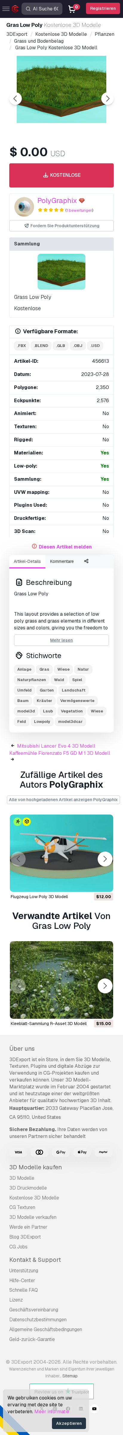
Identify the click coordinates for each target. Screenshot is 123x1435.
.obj (77, 345)
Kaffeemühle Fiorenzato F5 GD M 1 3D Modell (59, 753)
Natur (83, 669)
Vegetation (72, 711)
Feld (21, 721)
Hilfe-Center (22, 1280)
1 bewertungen (79, 210)
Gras (44, 669)
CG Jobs (18, 1247)
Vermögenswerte (77, 700)
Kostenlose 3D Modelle (34, 1198)
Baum (23, 700)
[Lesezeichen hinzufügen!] (104, 883)
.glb (60, 345)
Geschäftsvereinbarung (33, 1310)
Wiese (63, 669)
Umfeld (24, 690)
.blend (41, 345)
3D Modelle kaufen (35, 1167)
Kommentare (62, 561)
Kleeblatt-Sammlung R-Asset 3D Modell (49, 1023)
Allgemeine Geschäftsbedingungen (45, 1329)
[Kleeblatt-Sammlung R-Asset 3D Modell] (61, 980)
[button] (105, 859)
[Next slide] (107, 98)
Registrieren (103, 8)
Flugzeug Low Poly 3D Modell (39, 896)
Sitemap (70, 1376)
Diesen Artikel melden (65, 547)
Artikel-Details (27, 561)
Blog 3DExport (25, 1237)
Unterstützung (23, 1270)
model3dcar (70, 721)
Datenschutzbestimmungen (38, 1319)
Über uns (22, 1049)
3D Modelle (21, 1178)
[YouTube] (94, 1410)
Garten (47, 690)
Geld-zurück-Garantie (32, 1339)
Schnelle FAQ (23, 1290)
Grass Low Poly (32, 297)
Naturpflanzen (31, 679)
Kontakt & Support (35, 1260)
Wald (59, 679)
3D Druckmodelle (28, 1188)
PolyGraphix (57, 200)
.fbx (21, 345)
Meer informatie (51, 1411)
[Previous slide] (15, 98)
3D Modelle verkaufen (32, 1217)
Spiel (77, 679)
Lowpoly (42, 721)
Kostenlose (65, 175)
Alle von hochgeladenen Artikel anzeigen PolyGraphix (63, 799)
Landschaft (73, 690)
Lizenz (16, 1300)
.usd (95, 345)
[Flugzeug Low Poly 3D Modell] (61, 853)
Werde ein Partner (28, 1227)
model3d (26, 711)
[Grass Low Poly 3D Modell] (61, 272)
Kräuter (44, 700)
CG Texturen (22, 1207)
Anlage (24, 669)
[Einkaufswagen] (92, 883)
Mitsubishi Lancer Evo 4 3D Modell (56, 746)
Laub (48, 711)
